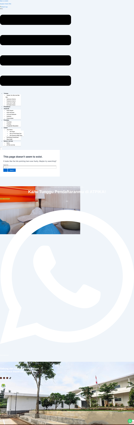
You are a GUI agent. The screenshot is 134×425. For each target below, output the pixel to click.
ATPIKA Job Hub (11, 145)
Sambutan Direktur (11, 99)
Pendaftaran (7, 106)
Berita (8, 143)
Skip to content (4, 1)
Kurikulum (9, 116)
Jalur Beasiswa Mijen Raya (15, 135)
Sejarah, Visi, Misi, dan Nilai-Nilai (13, 96)
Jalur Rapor (12, 131)
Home (4, 401)
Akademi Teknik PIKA (5, 4)
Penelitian (6, 120)
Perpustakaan (10, 118)
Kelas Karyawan (10, 112)
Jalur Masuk (9, 129)
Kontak (4, 410)
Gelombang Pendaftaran (13, 137)
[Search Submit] (5, 170)
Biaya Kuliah (9, 139)
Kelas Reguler (10, 110)
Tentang (6, 93)
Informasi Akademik (11, 114)
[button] (35, 49)
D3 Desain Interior (11, 105)
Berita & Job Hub (8, 141)
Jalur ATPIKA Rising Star (15, 133)
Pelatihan (9, 124)
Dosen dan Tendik (11, 103)
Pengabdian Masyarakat (12, 126)
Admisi (6, 127)
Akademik (6, 108)
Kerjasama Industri (11, 101)
